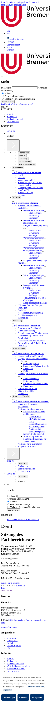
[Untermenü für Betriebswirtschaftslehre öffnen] (45, 211)
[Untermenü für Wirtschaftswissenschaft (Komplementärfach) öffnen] (43, 251)
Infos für (10, 114)
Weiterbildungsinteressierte (18, 666)
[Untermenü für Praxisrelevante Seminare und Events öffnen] (34, 414)
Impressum (11, 638)
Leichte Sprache (14, 645)
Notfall (10, 643)
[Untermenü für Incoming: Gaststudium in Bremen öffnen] (19, 376)
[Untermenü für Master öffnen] (25, 263)
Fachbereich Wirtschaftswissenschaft (17, 104)
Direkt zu (11, 131)
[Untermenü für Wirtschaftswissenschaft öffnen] (45, 238)
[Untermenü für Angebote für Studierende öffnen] (41, 409)
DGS (9, 648)
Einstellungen (9, 697)
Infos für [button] (10, 461)
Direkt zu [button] (11, 474)
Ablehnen (23, 697)
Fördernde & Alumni (16, 668)
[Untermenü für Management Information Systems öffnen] (32, 288)
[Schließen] (13, 170)
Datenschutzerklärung (36, 687)
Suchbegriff (6, 88)
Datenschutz (12, 640)
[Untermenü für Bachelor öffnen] (27, 208)
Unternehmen (13, 121)
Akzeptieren (37, 697)
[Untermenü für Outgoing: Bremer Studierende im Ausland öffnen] (26, 361)
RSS (3, 588)
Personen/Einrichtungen (15, 96)
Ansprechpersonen (9, 627)
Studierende (12, 116)
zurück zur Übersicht (10, 583)
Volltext (7, 93)
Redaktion (20, 585)
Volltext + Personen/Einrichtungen (19, 99)
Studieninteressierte (15, 119)
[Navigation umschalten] (2, 76)
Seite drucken (7, 590)
